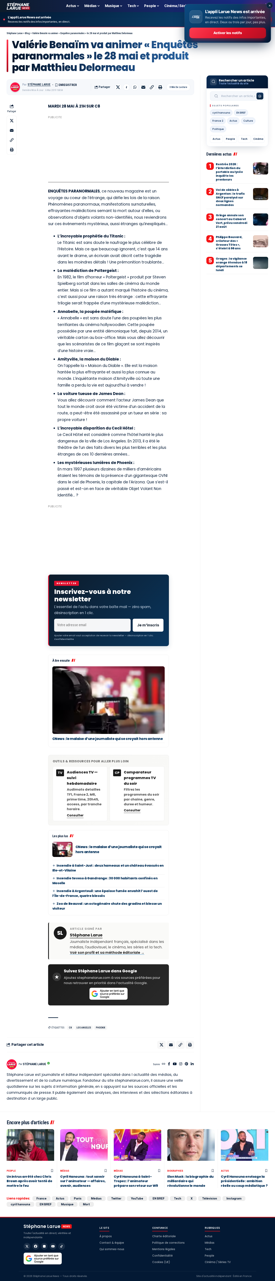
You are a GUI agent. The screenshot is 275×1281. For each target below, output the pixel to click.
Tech (244, 139)
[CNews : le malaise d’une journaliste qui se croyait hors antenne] (108, 700)
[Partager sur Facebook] (126, 87)
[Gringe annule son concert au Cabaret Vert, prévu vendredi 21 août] (260, 219)
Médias (64, 1170)
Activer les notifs (227, 33)
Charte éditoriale (164, 1236)
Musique (67, 1204)
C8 (70, 1027)
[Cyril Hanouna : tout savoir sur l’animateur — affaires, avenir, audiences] (84, 1148)
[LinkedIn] (192, 1064)
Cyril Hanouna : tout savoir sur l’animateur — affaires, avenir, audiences (82, 1181)
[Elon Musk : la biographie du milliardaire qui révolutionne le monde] (191, 1148)
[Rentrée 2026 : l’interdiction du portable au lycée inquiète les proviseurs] (260, 168)
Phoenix (100, 1027)
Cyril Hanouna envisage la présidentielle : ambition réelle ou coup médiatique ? (244, 1181)
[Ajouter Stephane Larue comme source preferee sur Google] (108, 994)
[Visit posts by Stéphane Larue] (15, 87)
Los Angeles (84, 1027)
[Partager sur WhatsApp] (134, 87)
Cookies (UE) (161, 1262)
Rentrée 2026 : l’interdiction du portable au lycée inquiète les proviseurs (229, 172)
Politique (218, 129)
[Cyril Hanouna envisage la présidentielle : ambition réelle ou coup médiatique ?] (244, 1148)
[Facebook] (169, 1064)
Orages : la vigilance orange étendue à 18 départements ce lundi (231, 264)
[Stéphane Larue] (18, 6)
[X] (27, 1246)
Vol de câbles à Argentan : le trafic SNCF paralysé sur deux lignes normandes (230, 197)
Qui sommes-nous (111, 1249)
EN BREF (241, 112)
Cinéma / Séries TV (218, 1262)
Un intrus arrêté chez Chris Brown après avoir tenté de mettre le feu (29, 1181)
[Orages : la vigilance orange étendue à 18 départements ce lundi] (260, 263)
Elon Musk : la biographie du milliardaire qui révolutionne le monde (190, 1181)
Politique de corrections (168, 1243)
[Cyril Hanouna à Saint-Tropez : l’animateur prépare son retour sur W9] (137, 1148)
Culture (248, 120)
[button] (151, 87)
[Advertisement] (108, 149)
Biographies (175, 1170)
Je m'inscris (148, 625)
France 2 (217, 120)
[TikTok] (61, 1246)
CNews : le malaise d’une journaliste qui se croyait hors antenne (107, 738)
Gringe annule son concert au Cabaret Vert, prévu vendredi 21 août (231, 221)
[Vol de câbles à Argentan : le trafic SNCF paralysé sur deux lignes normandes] (260, 194)
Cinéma (258, 139)
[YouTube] (174, 1064)
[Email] (143, 87)
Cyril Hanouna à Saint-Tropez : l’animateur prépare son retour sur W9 (136, 1181)
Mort (86, 1204)
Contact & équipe (111, 1243)
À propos (105, 1236)
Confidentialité (162, 1256)
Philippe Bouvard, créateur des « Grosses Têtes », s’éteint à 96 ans (229, 243)
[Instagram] (181, 1064)
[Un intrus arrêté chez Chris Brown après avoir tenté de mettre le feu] (30, 1148)
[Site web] (163, 1064)
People (230, 139)
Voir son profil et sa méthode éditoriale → (107, 952)
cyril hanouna (221, 112)
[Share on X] (118, 87)
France (41, 1198)
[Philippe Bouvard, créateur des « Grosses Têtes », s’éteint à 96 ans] (260, 241)
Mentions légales (163, 1249)
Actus (233, 120)
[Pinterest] (186, 1064)
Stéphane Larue (39, 84)
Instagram (233, 1198)
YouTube (137, 1198)
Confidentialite (64, 639)
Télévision (209, 1198)
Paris (78, 1198)
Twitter (116, 1198)
